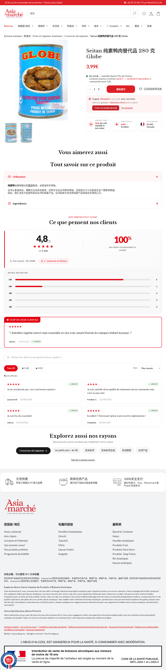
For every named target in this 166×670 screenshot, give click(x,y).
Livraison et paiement (35, 629)
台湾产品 (142, 450)
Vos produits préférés (16, 549)
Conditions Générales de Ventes (53, 627)
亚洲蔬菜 (126, 450)
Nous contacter (12, 531)
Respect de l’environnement (121, 627)
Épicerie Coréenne (123, 531)
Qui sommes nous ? (28, 627)
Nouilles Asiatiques (123, 540)
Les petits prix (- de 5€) (66, 450)
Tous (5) (11, 368)
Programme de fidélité (16, 553)
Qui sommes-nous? (14, 545)
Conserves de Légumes (76, 36)
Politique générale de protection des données (88, 627)
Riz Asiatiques (120, 558)
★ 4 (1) (39, 368)
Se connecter (127, 108)
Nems (116, 536)
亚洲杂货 (89, 450)
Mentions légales (11, 627)
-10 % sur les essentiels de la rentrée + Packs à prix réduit (33, 2)
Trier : (135, 368)
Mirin (61, 545)
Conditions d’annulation (14, 629)
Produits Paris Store (124, 549)
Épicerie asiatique (13, 36)
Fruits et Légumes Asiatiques (47, 36)
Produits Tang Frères (124, 553)
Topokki (63, 540)
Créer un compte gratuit (106, 108)
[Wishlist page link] (144, 13)
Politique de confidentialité (146, 627)
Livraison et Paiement (16, 540)
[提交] (134, 13)
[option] (41, 80)
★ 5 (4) (25, 368)
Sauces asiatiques (122, 562)
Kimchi (62, 536)
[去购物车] (158, 13)
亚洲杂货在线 (108, 450)
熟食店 (27, 36)
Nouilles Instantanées (70, 531)
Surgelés (63, 553)
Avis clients (10, 536)
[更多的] (100, 89)
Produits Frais (120, 545)
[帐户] (151, 13)
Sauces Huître (66, 549)
